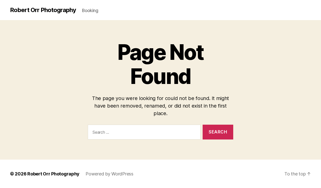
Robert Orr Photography (43, 10)
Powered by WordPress (109, 173)
